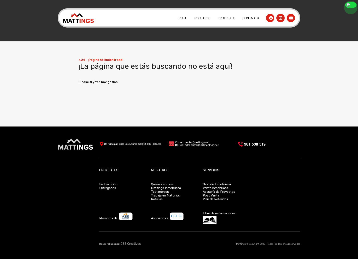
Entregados (107, 188)
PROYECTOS (227, 18)
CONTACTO (251, 18)
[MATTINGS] (78, 24)
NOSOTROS (202, 18)
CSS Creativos (131, 244)
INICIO (183, 18)
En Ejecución (108, 184)
